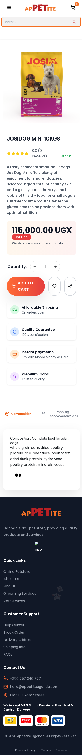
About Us (11, 578)
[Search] (74, 21)
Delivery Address (17, 639)
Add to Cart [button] (25, 286)
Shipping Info (14, 647)
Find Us (9, 586)
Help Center (13, 625)
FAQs (7, 654)
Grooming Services (19, 593)
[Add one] (55, 266)
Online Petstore (16, 571)
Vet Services (14, 600)
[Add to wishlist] (54, 286)
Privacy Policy (25, 750)
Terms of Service (54, 750)
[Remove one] (34, 266)
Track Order (14, 632)
